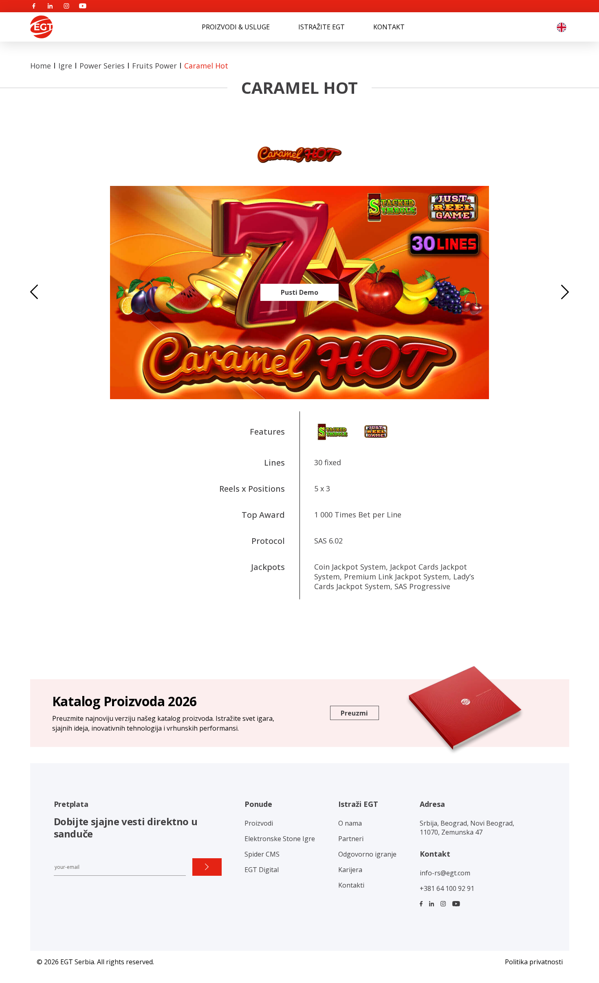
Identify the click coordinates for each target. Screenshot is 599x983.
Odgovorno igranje (367, 854)
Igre (65, 66)
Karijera (350, 869)
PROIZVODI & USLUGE (236, 27)
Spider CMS (262, 854)
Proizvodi (258, 823)
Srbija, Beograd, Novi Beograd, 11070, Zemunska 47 (467, 828)
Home (40, 66)
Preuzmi (354, 713)
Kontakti (351, 885)
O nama (350, 823)
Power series (102, 66)
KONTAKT (389, 27)
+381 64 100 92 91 (447, 888)
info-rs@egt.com (445, 872)
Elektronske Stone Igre (279, 838)
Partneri (350, 838)
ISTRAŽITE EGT (321, 27)
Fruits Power (154, 66)
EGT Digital (261, 869)
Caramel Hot (206, 66)
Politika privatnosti (534, 961)
